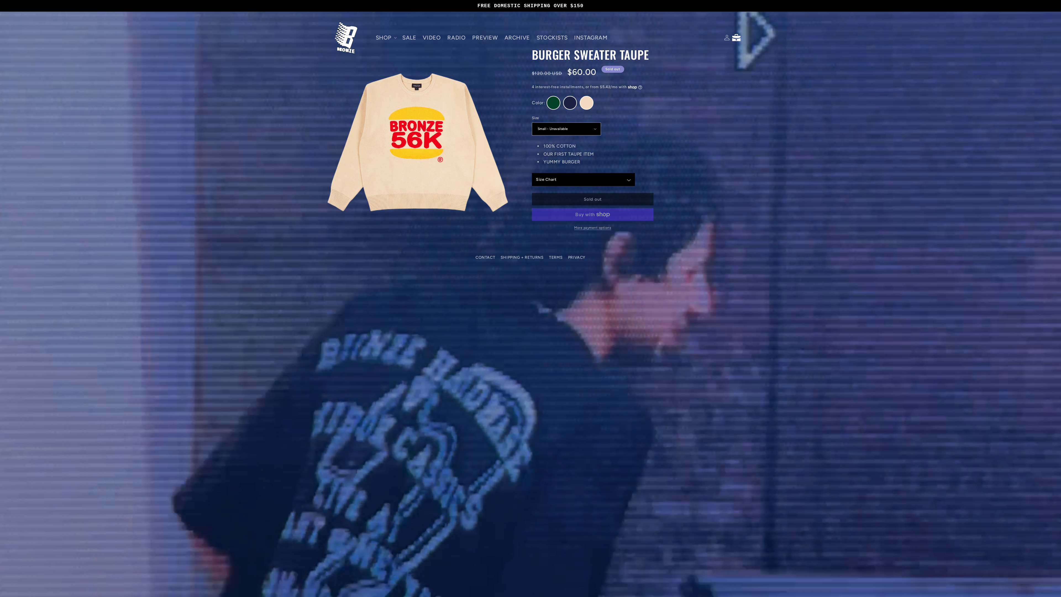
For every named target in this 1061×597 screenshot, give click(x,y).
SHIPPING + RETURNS (522, 257)
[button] (385, 37)
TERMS (556, 257)
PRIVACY (576, 257)
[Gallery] (416, 141)
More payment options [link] (592, 228)
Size (535, 118)
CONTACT (485, 257)
